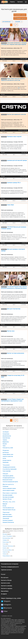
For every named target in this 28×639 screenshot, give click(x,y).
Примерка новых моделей (14, 136)
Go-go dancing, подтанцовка (9, 469)
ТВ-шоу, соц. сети (9, 501)
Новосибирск (6, 555)
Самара (5, 540)
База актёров (4, 591)
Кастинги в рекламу (6, 585)
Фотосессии (6, 452)
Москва (5, 534)
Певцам (5, 473)
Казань (5, 548)
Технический (6, 518)
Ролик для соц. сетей (8, 447)
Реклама (5, 443)
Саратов (5, 552)
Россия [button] (3, 574)
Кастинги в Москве (6, 580)
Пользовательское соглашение (9, 564)
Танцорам (6, 465)
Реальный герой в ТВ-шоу (9, 509)
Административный (7, 516)
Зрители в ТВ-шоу (7, 499)
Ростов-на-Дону (7, 550)
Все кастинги (4, 577)
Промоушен (5, 462)
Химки (4, 553)
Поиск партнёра (7, 471)
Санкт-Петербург (7, 536)
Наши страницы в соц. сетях (11, 598)
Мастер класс (11, 331)
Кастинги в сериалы (6, 588)
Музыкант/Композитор (8, 522)
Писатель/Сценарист (8, 520)
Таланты (12, 1)
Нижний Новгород (8, 546)
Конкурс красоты (7, 460)
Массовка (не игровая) (8, 497)
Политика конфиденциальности (10, 566)
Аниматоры (5, 486)
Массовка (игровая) (7, 495)
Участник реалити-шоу (8, 507)
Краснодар (6, 542)
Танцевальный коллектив (9, 467)
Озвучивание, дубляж (8, 475)
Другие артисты (8, 484)
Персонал (6, 512)
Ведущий (5, 503)
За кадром (4, 593)
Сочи (4, 544)
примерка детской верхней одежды (17, 160)
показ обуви (10, 204)
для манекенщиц (6, 21)
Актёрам (6, 432)
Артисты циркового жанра (9, 488)
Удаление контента (6, 569)
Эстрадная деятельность (9, 477)
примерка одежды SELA (14, 182)
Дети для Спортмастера (13, 308)
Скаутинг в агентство (8, 456)
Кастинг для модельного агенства (16, 114)
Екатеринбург (6, 538)
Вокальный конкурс (7, 479)
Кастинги (20, 1)
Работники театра (7, 514)
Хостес (4, 458)
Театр (4, 445)
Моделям (6, 450)
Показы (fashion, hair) (8, 454)
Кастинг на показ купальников (15, 353)
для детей (17, 21)
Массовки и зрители (10, 493)
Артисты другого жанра (8, 490)
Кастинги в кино (5, 583)
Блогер (4, 505)
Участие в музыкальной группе (10, 481)
